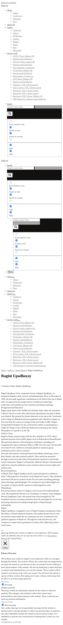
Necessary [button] (5, 582)
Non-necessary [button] (7, 602)
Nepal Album (21, 370)
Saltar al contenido (8, 2)
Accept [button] (45, 536)
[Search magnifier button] (10, 113)
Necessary (8, 585)
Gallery (11, 370)
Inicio (3, 370)
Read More (52, 536)
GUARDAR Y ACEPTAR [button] (11, 622)
